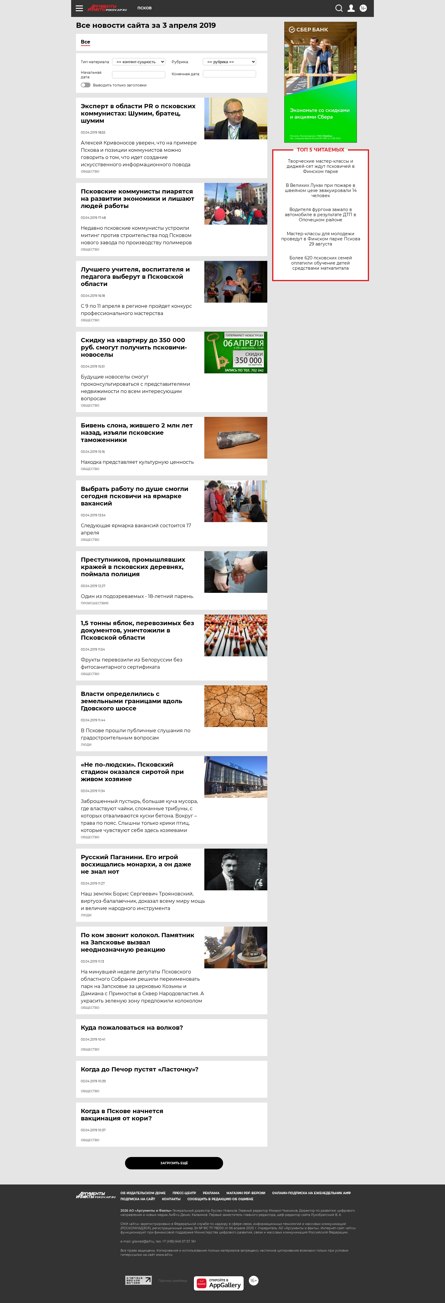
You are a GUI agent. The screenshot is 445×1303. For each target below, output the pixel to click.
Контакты (171, 1199)
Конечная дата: (186, 74)
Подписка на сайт (137, 1199)
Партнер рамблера (172, 1280)
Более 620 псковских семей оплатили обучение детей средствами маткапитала (320, 263)
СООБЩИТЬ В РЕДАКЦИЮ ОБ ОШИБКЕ (220, 1199)
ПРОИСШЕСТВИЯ (94, 603)
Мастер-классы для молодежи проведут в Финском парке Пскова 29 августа (320, 239)
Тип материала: (95, 62)
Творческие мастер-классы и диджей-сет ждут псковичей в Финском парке (321, 166)
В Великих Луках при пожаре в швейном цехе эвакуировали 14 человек (321, 190)
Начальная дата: (91, 74)
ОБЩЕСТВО (90, 171)
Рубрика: (180, 62)
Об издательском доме (143, 1193)
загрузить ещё (174, 1163)
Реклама (211, 1193)
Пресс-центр (184, 1193)
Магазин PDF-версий (245, 1193)
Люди (86, 744)
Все (85, 42)
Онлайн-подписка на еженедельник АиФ (311, 1193)
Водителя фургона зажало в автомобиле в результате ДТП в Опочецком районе (320, 215)
